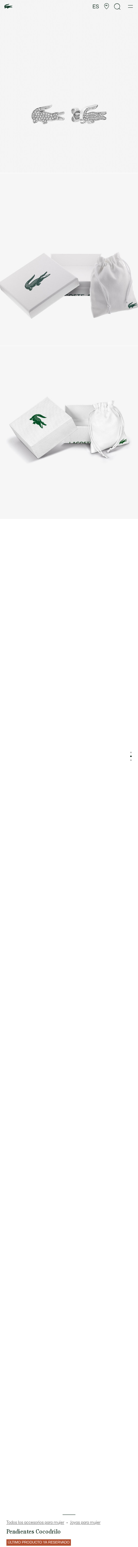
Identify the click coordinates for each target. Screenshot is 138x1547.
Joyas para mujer (85, 1523)
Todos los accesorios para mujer (35, 1523)
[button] (106, 6)
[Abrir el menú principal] (130, 6)
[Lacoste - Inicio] (8, 7)
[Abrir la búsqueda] (117, 7)
